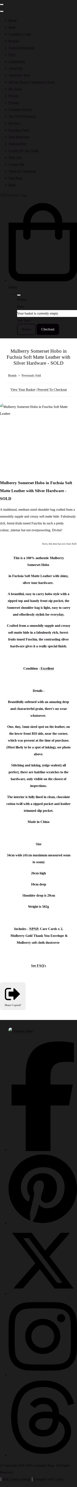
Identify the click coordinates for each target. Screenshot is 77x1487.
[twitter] (43, 1294)
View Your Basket (22, 389)
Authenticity (17, 61)
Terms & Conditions (22, 171)
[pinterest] (43, 1223)
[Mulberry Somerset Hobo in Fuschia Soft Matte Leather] (7, 427)
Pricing (13, 96)
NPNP (33, 929)
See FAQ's (38, 965)
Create (58, 1479)
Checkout (47, 329)
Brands (12, 375)
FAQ (12, 55)
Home (13, 20)
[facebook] (43, 1150)
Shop (12, 27)
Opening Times (19, 130)
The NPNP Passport (22, 116)
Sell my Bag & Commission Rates (32, 82)
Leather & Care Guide (24, 150)
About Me (15, 68)
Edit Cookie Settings (16, 1479)
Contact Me (16, 164)
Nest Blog (15, 178)
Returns (14, 41)
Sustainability (18, 144)
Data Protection (19, 137)
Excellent (47, 668)
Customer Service (21, 109)
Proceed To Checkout (52, 389)
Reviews (14, 123)
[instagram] (43, 1374)
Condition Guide (20, 34)
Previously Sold (31, 375)
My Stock (15, 89)
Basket (26, 329)
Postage (14, 103)
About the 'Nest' (19, 75)
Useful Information (21, 48)
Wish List (15, 157)
